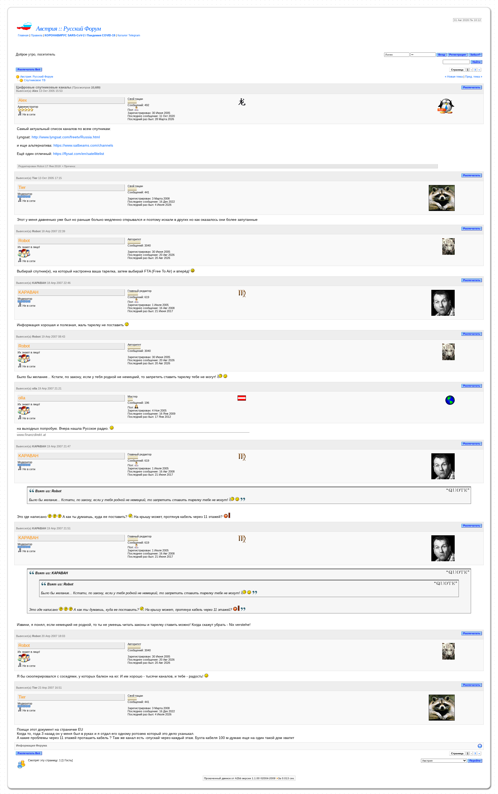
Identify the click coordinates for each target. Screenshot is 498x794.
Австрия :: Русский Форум (68, 28)
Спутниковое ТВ (34, 80)
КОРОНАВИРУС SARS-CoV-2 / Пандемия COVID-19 (80, 35)
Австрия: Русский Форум (36, 76)
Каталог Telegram (128, 35)
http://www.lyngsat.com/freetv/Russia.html (66, 137)
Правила (36, 35)
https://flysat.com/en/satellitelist (78, 154)
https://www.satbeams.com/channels (83, 145)
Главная (23, 35)
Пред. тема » (473, 76)
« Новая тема (454, 76)
